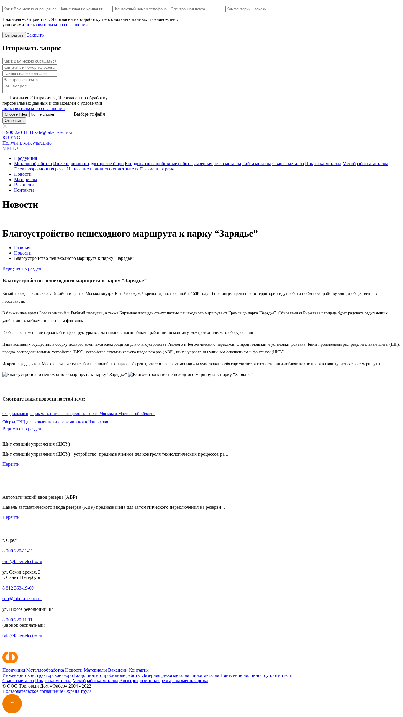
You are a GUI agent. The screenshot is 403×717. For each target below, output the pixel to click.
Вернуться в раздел (21, 268)
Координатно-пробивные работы (107, 675)
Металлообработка (33, 163)
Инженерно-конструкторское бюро (88, 163)
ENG (15, 137)
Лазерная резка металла (217, 163)
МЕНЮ (10, 148)
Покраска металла (323, 163)
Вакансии (24, 184)
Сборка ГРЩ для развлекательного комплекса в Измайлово (55, 422)
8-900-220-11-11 (18, 132)
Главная (22, 247)
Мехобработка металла (365, 163)
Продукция (25, 158)
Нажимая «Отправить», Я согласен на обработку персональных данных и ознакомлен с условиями (55, 103)
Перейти (11, 464)
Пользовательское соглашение (33, 691)
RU (5, 137)
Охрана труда (77, 691)
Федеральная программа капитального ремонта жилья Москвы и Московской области (78, 413)
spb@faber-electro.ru (22, 598)
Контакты (24, 190)
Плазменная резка (158, 168)
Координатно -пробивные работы (159, 163)
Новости (23, 174)
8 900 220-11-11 (17, 550)
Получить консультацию (27, 142)
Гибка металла (256, 163)
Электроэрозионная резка (40, 168)
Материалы (25, 179)
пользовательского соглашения (56, 24)
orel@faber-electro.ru (22, 561)
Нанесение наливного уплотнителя (102, 168)
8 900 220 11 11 (17, 619)
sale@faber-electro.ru (55, 132)
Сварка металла (288, 163)
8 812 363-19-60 (18, 587)
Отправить (14, 35)
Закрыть (35, 34)
